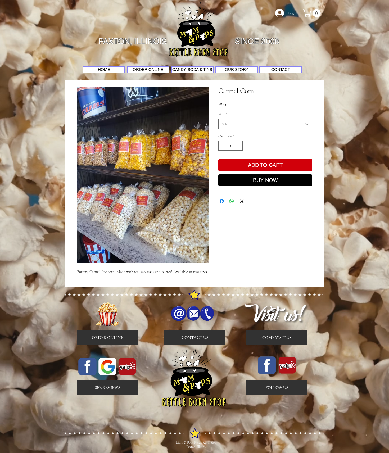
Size (222, 114)
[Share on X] (242, 201)
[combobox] (265, 124)
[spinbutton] (230, 145)
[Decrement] (222, 145)
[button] (313, 13)
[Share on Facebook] (222, 201)
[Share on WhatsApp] (232, 201)
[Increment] (238, 145)
